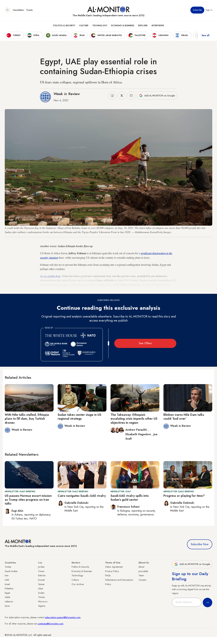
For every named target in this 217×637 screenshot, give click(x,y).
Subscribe (197, 10)
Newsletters (18, 10)
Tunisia (41, 597)
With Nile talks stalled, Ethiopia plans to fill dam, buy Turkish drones (27, 419)
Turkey (8, 566)
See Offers (145, 343)
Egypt (7, 593)
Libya (40, 588)
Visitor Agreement (114, 566)
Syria (7, 606)
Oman (41, 571)
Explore (142, 26)
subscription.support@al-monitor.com (63, 617)
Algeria (41, 606)
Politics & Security (64, 26)
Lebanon (9, 601)
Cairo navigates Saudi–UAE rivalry (82, 496)
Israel (7, 584)
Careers (142, 580)
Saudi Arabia (11, 571)
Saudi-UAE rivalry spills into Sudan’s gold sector (130, 498)
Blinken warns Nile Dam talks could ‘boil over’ (183, 417)
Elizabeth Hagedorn (138, 434)
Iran (6, 575)
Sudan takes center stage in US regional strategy (79, 417)
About (141, 566)
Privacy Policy (112, 571)
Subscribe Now (200, 544)
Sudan (41, 593)
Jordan (41, 566)
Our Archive (78, 584)
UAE (7, 580)
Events (30, 10)
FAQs (108, 575)
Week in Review (67, 93)
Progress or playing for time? (184, 496)
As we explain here (50, 276)
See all (205, 35)
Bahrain (42, 575)
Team (141, 575)
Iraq (40, 562)
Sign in (209, 10)
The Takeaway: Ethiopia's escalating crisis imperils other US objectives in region (134, 419)
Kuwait (41, 580)
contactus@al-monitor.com (50, 623)
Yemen (41, 584)
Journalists (143, 571)
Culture (83, 26)
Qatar (8, 597)
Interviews (158, 26)
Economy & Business (122, 26)
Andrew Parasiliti (136, 430)
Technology (99, 26)
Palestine (9, 588)
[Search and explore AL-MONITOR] (7, 10)
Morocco (42, 601)
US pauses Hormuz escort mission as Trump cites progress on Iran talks (28, 500)
